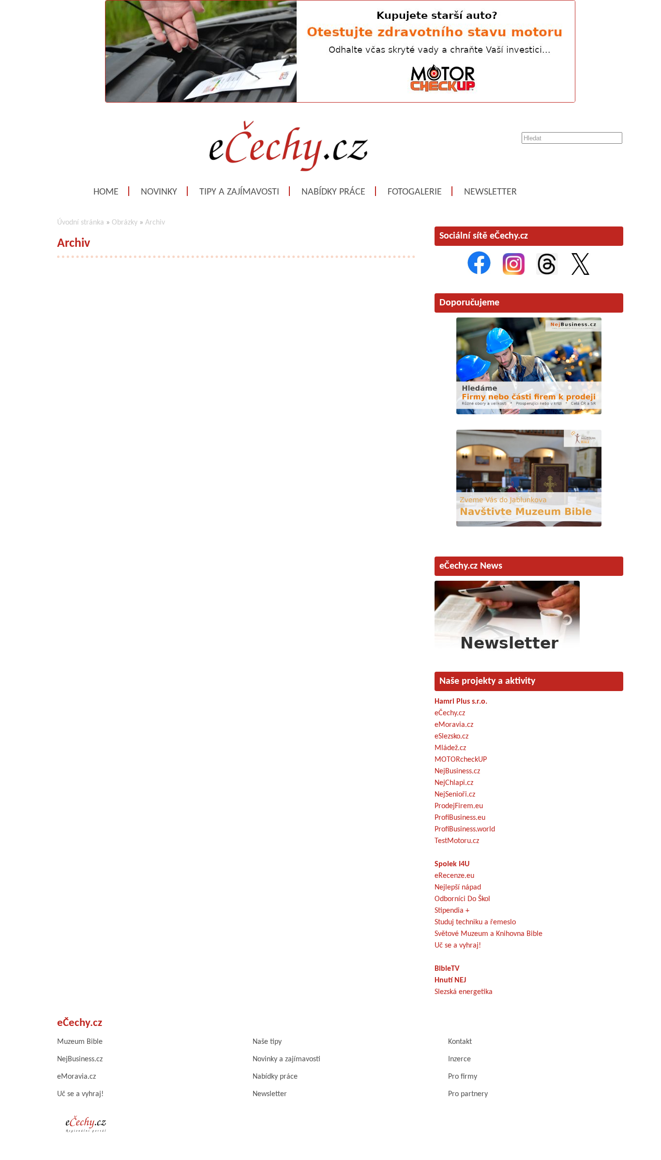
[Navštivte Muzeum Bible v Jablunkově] (528, 524)
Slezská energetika (464, 992)
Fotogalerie (415, 192)
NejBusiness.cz (457, 771)
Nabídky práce (333, 192)
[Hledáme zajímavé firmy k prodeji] (528, 412)
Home (106, 192)
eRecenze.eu (454, 876)
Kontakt (460, 1042)
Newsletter (490, 192)
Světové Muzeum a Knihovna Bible (488, 934)
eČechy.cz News (470, 566)
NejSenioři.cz (455, 794)
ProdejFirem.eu (459, 806)
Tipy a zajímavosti (239, 192)
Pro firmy (462, 1077)
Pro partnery (468, 1094)
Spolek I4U (452, 864)
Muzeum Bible (80, 1042)
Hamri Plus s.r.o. (461, 702)
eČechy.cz (450, 713)
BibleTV (447, 969)
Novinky (159, 192)
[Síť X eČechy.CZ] (580, 273)
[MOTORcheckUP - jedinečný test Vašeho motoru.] (340, 101)
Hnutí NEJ (450, 980)
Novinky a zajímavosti (286, 1059)
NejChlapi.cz (454, 783)
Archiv (155, 222)
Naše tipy (267, 1042)
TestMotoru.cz (457, 841)
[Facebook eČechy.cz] (479, 273)
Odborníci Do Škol (462, 899)
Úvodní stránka (80, 222)
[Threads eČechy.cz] (547, 273)
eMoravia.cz (454, 725)
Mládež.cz (450, 748)
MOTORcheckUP (461, 760)
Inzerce (459, 1059)
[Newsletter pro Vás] (507, 651)
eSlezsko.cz (451, 736)
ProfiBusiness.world (465, 829)
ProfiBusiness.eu (460, 818)
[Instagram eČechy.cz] (513, 273)
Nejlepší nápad (458, 887)
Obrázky (124, 222)
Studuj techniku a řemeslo (475, 922)
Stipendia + (452, 911)
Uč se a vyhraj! (458, 945)
